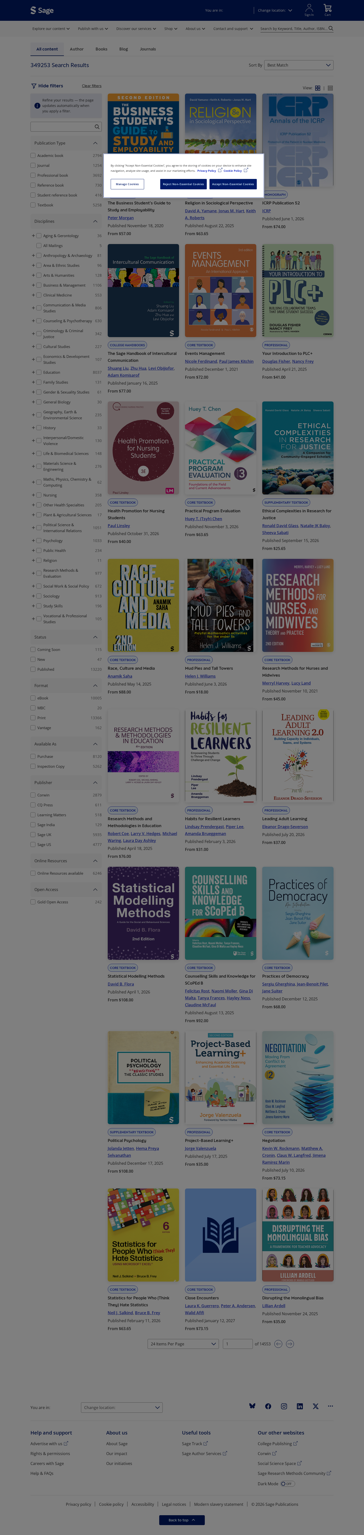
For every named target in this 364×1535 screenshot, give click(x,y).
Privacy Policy (207, 171)
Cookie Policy (233, 171)
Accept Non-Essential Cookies (233, 184)
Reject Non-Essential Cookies (183, 184)
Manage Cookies (127, 184)
